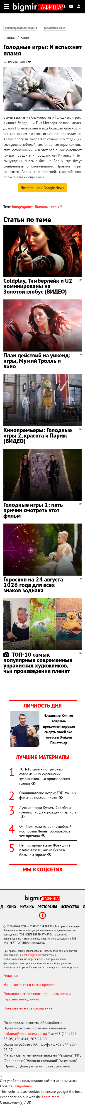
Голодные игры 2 (48, 206)
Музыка (27, 906)
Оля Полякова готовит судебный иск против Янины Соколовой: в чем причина (45, 831)
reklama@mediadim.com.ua (25, 1033)
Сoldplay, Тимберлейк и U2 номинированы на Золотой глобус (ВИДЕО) (37, 286)
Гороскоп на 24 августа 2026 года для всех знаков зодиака (33, 585)
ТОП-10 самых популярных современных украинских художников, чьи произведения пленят (38, 662)
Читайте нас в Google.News (42, 187)
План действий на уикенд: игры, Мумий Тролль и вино (36, 361)
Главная (9, 37)
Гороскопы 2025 (55, 28)
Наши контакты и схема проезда (29, 984)
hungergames (22, 206)
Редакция (11, 975)
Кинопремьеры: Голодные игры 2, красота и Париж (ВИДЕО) (37, 435)
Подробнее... (23, 1086)
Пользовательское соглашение (27, 1008)
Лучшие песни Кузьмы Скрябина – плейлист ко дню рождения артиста (47, 810)
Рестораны (47, 906)
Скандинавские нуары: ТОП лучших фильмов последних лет (47, 795)
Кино (25, 37)
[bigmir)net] (26, 6)
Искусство (70, 906)
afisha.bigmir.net (31, 955)
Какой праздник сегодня (21, 28)
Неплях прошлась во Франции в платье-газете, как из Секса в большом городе (44, 850)
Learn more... (52, 1097)
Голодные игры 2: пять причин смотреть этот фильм (33, 510)
